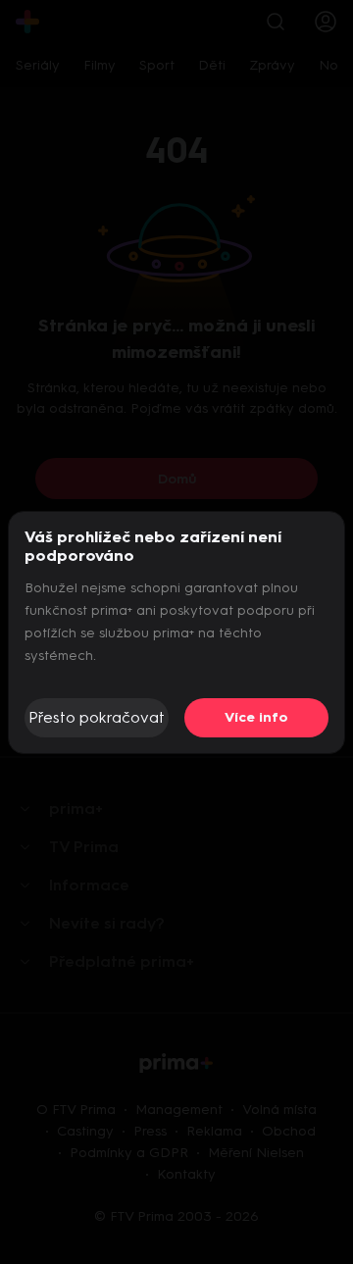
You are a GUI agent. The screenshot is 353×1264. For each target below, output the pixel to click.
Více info (256, 717)
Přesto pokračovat (96, 717)
